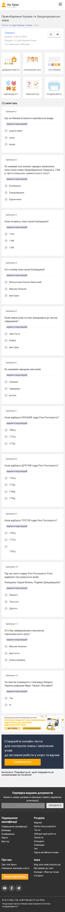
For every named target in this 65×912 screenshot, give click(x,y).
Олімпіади (39, 845)
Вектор (5, 841)
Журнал (38, 822)
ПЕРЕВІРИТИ (55, 805)
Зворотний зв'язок (15, 876)
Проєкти (38, 837)
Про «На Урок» (9, 864)
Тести (37, 830)
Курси (5, 837)
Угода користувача (11, 904)
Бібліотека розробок (45, 826)
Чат (36, 848)
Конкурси (39, 841)
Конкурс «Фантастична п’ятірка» (46, 874)
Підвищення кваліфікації (14, 826)
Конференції (8, 834)
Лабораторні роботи (45, 833)
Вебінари (6, 830)
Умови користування (31, 904)
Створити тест (23, 762)
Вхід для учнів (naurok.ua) (47, 864)
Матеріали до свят (44, 868)
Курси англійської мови (46, 852)
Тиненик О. (10, 33)
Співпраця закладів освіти (15, 868)
